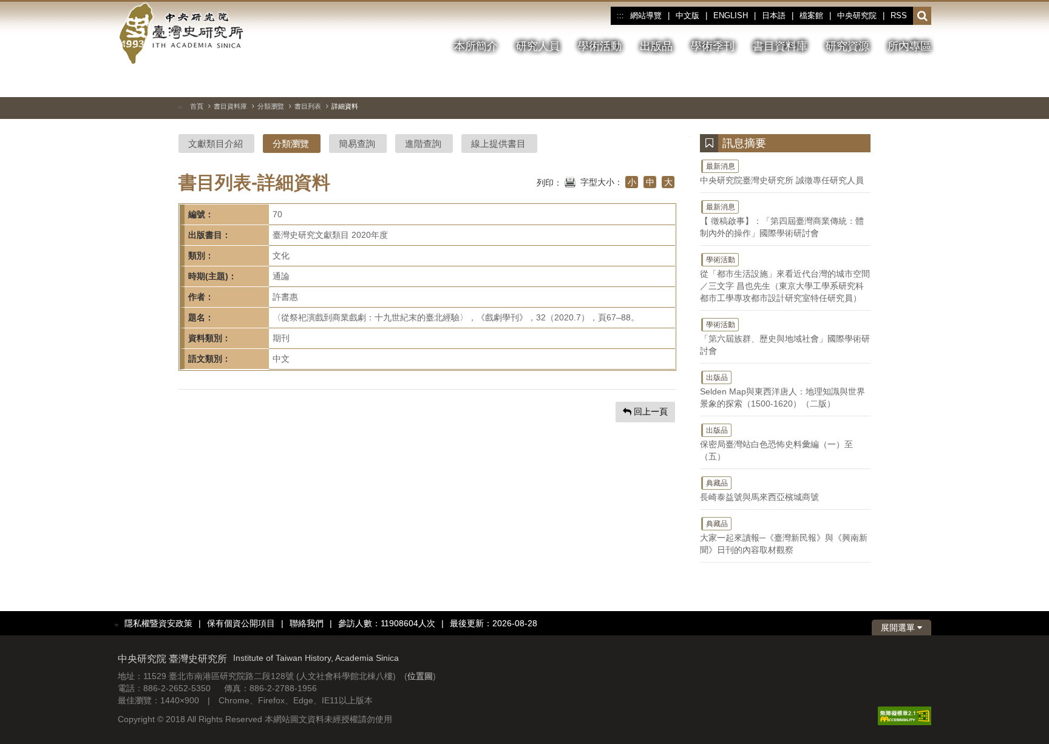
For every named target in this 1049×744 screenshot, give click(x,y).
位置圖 (420, 676)
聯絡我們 (307, 623)
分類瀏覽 (270, 106)
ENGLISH (730, 15)
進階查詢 (423, 143)
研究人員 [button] (538, 46)
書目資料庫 (230, 106)
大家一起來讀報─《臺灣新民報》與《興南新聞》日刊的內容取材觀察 (783, 537)
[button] (922, 16)
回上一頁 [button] (649, 411)
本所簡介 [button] (476, 46)
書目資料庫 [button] (780, 46)
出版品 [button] (656, 46)
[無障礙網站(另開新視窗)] (904, 715)
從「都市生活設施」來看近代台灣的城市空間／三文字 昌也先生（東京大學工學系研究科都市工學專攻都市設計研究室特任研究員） (785, 279)
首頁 (196, 106)
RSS (899, 15)
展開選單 (899, 627)
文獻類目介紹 (215, 143)
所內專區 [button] (909, 46)
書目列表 (307, 106)
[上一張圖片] (878, 81)
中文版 (687, 15)
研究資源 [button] (847, 46)
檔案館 (811, 15)
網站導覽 (646, 15)
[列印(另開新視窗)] (570, 181)
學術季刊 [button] (713, 46)
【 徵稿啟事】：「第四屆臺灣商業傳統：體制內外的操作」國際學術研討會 (782, 220)
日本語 (774, 15)
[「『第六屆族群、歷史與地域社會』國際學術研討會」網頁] (922, 82)
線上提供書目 (498, 143)
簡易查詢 (357, 143)
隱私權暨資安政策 (158, 623)
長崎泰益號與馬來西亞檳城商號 (759, 490)
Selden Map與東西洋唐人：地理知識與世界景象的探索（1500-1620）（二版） (782, 390)
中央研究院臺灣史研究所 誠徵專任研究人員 (782, 173)
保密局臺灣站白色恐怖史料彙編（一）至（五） (776, 443)
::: (620, 16)
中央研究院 (857, 15)
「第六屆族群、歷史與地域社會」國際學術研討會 (785, 338)
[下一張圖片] (900, 81)
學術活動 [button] (600, 46)
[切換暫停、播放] (856, 81)
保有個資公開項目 (241, 623)
